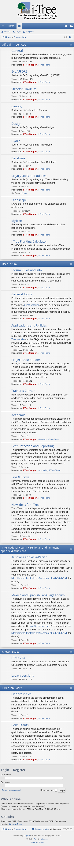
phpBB (27, 835)
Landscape (19, 200)
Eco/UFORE (19, 71)
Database (18, 158)
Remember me (47, 790)
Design (16, 124)
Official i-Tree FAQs (14, 44)
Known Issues (10, 651)
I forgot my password (10, 790)
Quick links (4, 27)
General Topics (21, 294)
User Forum (9, 264)
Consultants (20, 725)
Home (11, 26)
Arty (35, 839)
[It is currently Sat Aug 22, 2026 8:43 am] (65, 37)
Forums (20, 27)
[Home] (37, 11)
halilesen (44, 839)
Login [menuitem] (66, 27)
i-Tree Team (44, 65)
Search (6, 31)
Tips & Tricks (20, 477)
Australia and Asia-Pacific (29, 557)
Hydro (15, 141)
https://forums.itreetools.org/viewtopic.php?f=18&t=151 (39, 578)
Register (30, 31)
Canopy (16, 106)
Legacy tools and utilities (28, 176)
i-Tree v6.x (18, 658)
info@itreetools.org (39, 626)
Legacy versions (22, 675)
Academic (18, 415)
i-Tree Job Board (12, 688)
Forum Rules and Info (26, 270)
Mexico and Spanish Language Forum (38, 595)
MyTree (16, 221)
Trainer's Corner (23, 391)
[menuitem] (70, 37)
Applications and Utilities (29, 325)
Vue (26, 193)
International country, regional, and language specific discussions (30, 549)
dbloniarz (43, 439)
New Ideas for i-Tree (25, 505)
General (17, 51)
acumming (43, 470)
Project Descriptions (26, 360)
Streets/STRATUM (23, 89)
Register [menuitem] (72, 27)
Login (18, 31)
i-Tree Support (30, 65)
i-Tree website (31, 305)
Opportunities (21, 694)
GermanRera (15, 824)
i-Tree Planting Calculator (29, 241)
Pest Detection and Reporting (32, 446)
